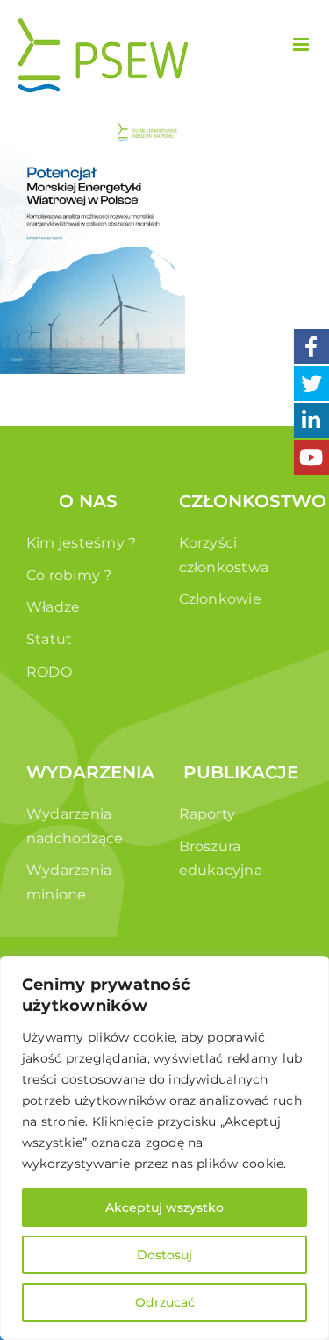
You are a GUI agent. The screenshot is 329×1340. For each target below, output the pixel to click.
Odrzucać (165, 1302)
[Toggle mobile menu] (302, 44)
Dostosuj (164, 1255)
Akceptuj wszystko (164, 1207)
